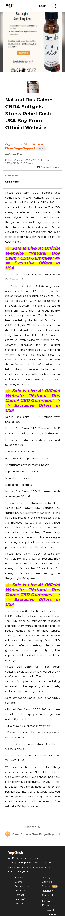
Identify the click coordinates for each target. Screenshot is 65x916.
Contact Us (21, 894)
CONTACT (41, 148)
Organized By (32, 827)
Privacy (46, 877)
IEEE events (48, 909)
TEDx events (49, 914)
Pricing (46, 886)
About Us (20, 890)
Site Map (47, 881)
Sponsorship (22, 886)
